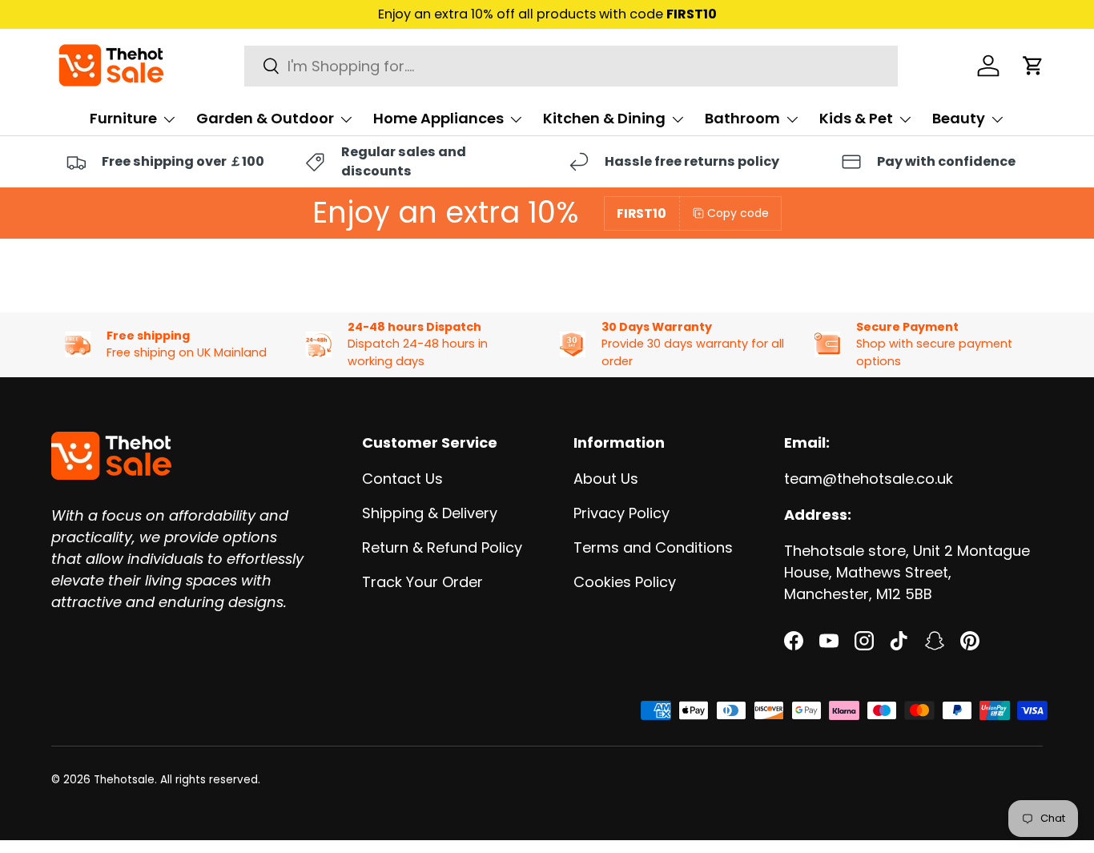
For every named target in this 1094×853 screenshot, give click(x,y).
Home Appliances (438, 118)
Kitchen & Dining (604, 118)
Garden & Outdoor (265, 118)
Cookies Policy (624, 582)
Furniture (123, 118)
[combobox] (571, 66)
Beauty (958, 118)
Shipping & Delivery (429, 513)
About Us (605, 479)
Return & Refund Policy (442, 547)
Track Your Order (422, 582)
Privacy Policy (621, 513)
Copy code (738, 213)
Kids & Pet (856, 118)
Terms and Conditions (653, 547)
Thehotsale (124, 779)
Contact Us (402, 479)
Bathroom (742, 118)
